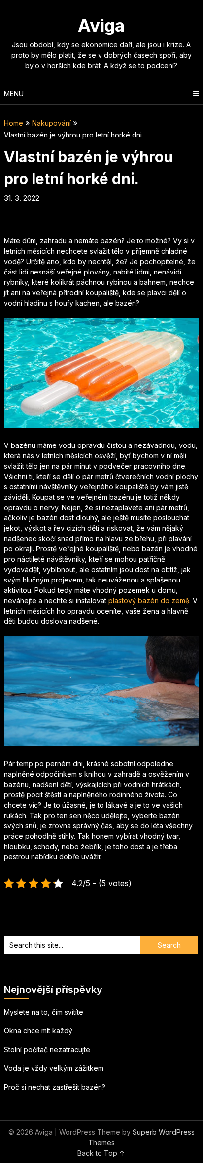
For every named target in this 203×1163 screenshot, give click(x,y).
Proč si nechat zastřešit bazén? (54, 1087)
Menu (14, 93)
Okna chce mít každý (38, 1030)
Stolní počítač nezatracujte (47, 1049)
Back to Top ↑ (101, 1153)
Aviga (101, 25)
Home (13, 123)
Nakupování (51, 123)
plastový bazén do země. (149, 600)
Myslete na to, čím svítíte (43, 1012)
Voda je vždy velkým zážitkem (53, 1068)
